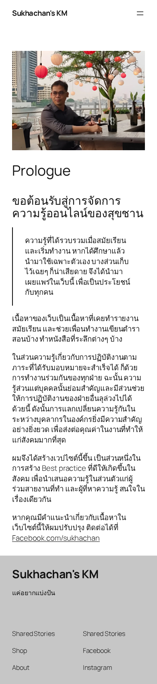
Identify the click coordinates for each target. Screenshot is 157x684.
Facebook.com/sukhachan (56, 538)
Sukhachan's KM (39, 13)
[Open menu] (140, 13)
